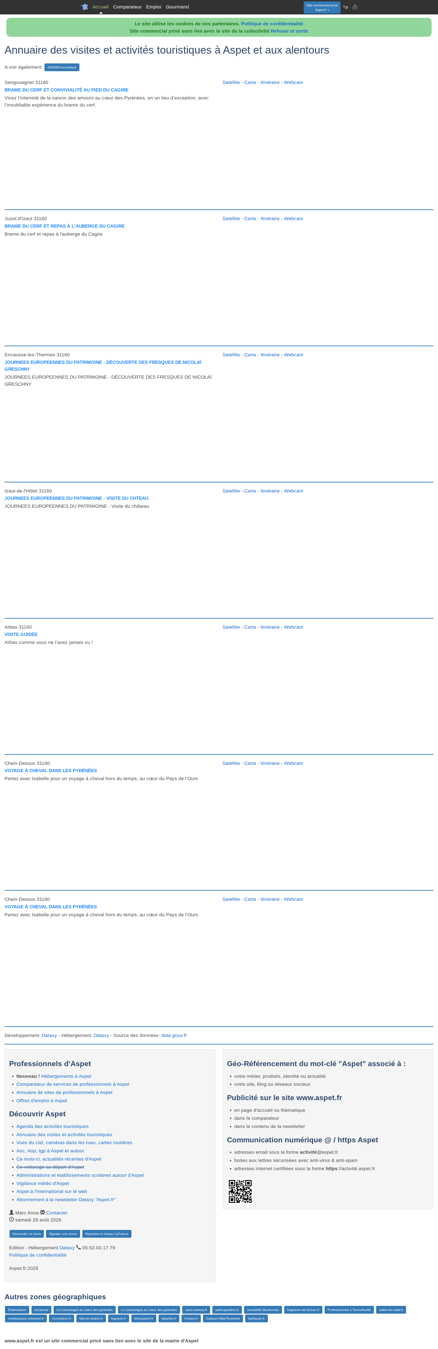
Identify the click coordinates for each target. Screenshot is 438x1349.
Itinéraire (270, 82)
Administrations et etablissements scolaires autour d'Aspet (80, 1175)
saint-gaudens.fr (227, 1310)
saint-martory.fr (196, 1310)
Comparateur (127, 6)
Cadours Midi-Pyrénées (223, 1318)
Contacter (57, 1212)
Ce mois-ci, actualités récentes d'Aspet (58, 1158)
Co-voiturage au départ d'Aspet (50, 1166)
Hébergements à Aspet (66, 1076)
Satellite (231, 82)
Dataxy (49, 1035)
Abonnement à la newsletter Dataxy (65, 1199)
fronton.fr (191, 1318)
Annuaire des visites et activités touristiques (64, 1134)
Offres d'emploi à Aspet (41, 1100)
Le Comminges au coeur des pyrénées (85, 1310)
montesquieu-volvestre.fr (26, 1318)
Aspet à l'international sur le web (51, 1191)
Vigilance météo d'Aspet (42, 1183)
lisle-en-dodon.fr (91, 1318)
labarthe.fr (169, 1318)
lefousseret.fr (143, 1318)
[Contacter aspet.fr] (354, 7)
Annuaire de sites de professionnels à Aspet (64, 1092)
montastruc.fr (61, 1318)
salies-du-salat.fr (391, 1310)
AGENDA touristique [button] (61, 67)
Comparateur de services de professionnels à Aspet (72, 1084)
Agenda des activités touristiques (52, 1126)
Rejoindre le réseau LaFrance (106, 1234)
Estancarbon (17, 1310)
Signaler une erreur (63, 1234)
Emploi (153, 6)
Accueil (101, 6)
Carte (250, 82)
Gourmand (177, 6)
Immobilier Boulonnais (263, 1310)
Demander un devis (27, 1234)
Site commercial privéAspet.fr (322, 7)
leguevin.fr (118, 1318)
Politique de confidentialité (272, 23)
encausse (41, 1310)
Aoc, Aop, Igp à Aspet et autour (50, 1150)
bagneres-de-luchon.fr (303, 1310)
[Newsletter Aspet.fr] (345, 7)
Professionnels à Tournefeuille (349, 1310)
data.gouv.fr (174, 1035)
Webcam (293, 82)
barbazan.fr (256, 1318)
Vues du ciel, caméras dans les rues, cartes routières (74, 1142)
